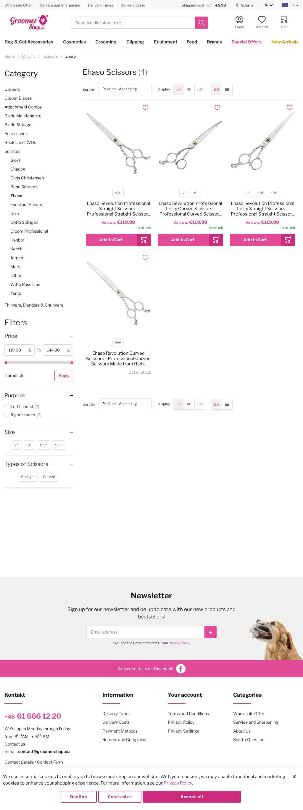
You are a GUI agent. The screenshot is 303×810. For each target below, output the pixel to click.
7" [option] (184, 193)
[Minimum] (5, 362)
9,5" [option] (118, 193)
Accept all (192, 796)
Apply (64, 375)
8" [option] (195, 193)
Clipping (135, 42)
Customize (120, 796)
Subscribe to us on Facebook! (145, 668)
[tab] (38, 336)
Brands (214, 42)
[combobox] (139, 23)
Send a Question (248, 739)
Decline (78, 796)
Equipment (165, 42)
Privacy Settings (183, 730)
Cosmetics (74, 42)
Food (192, 42)
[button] (267, 5)
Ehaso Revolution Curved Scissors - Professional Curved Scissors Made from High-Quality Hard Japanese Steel (118, 359)
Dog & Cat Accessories (28, 42)
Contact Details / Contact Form (33, 761)
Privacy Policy (179, 643)
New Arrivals (285, 42)
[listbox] (118, 194)
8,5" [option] (261, 193)
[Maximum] (71, 362)
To (39, 350)
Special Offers (246, 42)
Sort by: (91, 89)
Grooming (106, 42)
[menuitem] (178, 89)
